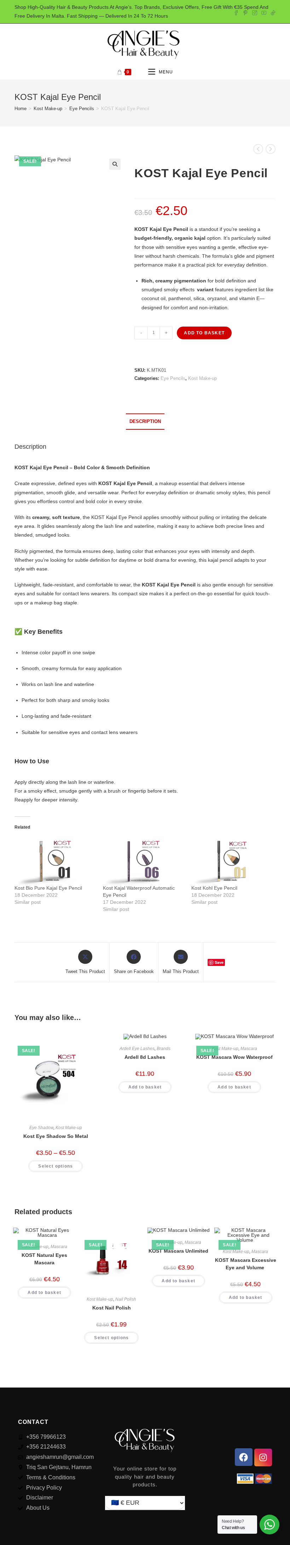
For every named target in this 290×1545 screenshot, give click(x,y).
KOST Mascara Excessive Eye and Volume (245, 1263)
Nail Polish (125, 1299)
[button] (115, 164)
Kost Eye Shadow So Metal (55, 1136)
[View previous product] (258, 149)
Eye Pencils (81, 108)
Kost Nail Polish (111, 1308)
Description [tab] (145, 421)
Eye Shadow (41, 1127)
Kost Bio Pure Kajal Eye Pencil (48, 888)
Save (219, 962)
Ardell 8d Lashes (144, 1057)
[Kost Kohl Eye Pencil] (232, 861)
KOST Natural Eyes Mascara (44, 1258)
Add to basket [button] (145, 1087)
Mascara (248, 1048)
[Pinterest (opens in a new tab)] (245, 11)
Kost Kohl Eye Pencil (214, 888)
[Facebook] (244, 1457)
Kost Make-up (48, 108)
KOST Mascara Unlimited (178, 1251)
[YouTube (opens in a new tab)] (263, 11)
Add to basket (204, 332)
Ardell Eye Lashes (137, 1048)
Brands (163, 1048)
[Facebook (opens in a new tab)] (236, 11)
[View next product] (271, 149)
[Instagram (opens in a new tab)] (254, 11)
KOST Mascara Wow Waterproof (234, 1057)
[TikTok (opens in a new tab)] (272, 11)
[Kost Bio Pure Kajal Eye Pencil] (55, 861)
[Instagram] (263, 1457)
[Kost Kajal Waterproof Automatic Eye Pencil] (143, 861)
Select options (55, 1166)
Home (20, 108)
